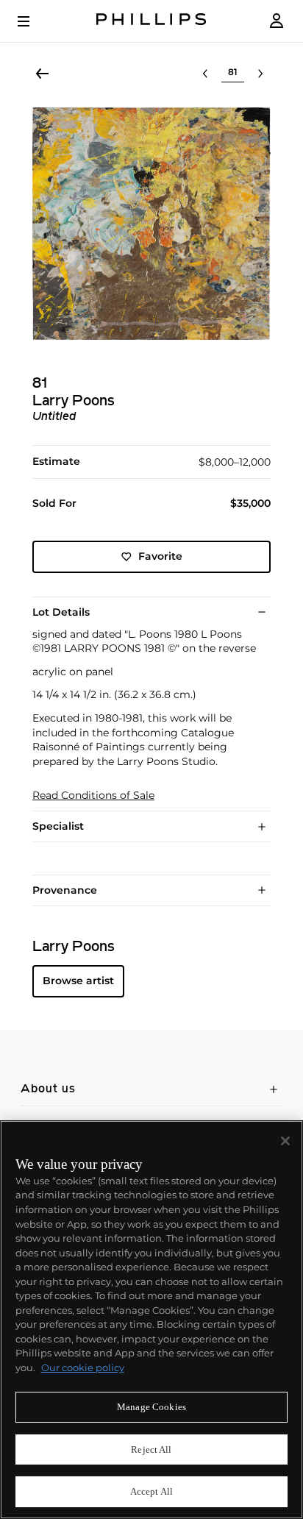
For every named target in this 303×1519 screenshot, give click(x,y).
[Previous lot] (205, 73)
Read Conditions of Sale (93, 795)
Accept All (151, 1491)
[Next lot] (260, 73)
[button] (151, 223)
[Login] (276, 21)
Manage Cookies (151, 1406)
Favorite (160, 556)
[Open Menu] (34, 21)
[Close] (285, 1141)
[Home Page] (151, 21)
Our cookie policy (82, 1367)
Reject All (151, 1449)
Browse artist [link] (78, 980)
